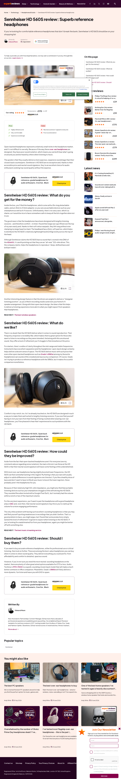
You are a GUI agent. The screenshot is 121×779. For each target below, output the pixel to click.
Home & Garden (49, 4)
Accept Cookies (82, 94)
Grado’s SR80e (47, 354)
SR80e (53, 569)
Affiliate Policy (72, 763)
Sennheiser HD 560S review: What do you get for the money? (100, 63)
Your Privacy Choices (47, 763)
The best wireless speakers (25, 315)
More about (12, 629)
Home (6, 12)
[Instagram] (103, 4)
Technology (34, 4)
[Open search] (115, 4)
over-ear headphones (58, 149)
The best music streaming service (27, 530)
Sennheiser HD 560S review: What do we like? (99, 70)
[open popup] (70, 100)
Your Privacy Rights (40, 94)
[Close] (89, 80)
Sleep (24, 4)
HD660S (10, 242)
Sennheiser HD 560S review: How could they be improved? (100, 77)
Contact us (8, 763)
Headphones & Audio (28, 12)
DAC (12, 504)
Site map (19, 763)
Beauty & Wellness (66, 4)
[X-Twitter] (99, 4)
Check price (61, 183)
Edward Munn (13, 42)
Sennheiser (9, 647)
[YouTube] (108, 4)
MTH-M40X (18, 567)
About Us (61, 763)
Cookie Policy (83, 89)
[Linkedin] (94, 4)
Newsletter (81, 4)
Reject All (68, 94)
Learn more (16, 58)
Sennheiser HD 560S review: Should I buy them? (99, 83)
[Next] (71, 273)
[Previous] (7, 85)
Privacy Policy (30, 763)
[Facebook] (90, 4)
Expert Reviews (10, 4)
